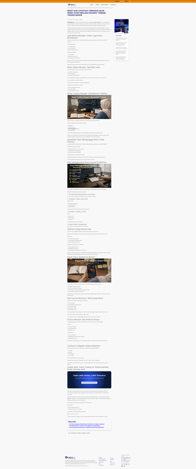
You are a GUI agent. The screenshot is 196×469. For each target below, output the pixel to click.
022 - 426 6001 (126, 461)
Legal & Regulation (102, 458)
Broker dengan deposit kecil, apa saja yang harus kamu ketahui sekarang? (121, 39)
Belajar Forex (112, 464)
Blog (79, 7)
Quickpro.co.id (115, 1)
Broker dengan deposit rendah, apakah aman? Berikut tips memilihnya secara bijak (121, 43)
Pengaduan (112, 458)
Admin (81, 19)
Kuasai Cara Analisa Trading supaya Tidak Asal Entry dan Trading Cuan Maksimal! (121, 58)
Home (68, 7)
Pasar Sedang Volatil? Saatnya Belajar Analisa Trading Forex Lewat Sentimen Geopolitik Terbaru (121, 52)
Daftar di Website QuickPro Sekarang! (89, 382)
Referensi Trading (104, 4)
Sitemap (100, 457)
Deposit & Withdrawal (103, 460)
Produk (91, 4)
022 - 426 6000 (127, 460)
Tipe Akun (97, 4)
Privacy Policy (112, 462)
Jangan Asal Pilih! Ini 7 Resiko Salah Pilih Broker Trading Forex (121, 48)
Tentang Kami (113, 4)
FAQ (99, 463)
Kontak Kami (101, 465)
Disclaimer (112, 459)
